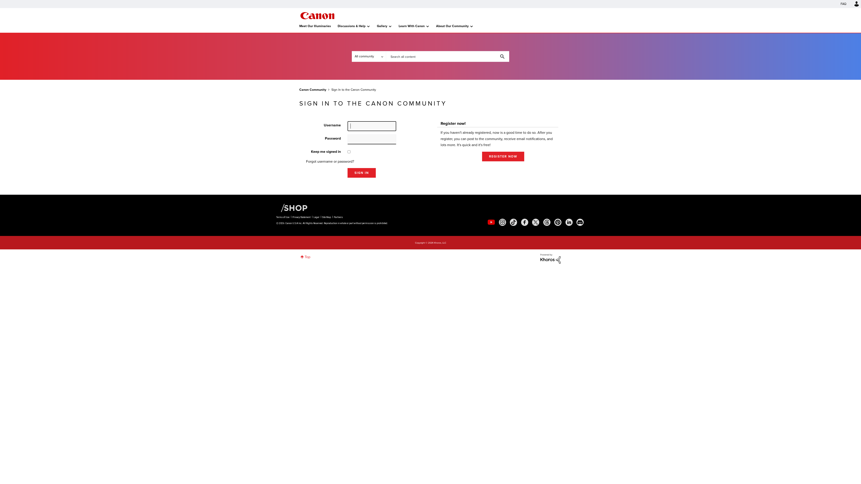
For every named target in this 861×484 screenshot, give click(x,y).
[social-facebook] (524, 222)
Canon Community (317, 15)
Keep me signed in (326, 151)
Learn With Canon (412, 26)
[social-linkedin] (569, 222)
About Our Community (452, 26)
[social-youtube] (491, 222)
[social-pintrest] (557, 222)
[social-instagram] (502, 222)
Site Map (326, 217)
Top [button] (307, 256)
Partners (338, 217)
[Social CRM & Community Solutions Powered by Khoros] (550, 258)
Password (333, 138)
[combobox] (447, 56)
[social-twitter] (535, 222)
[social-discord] (580, 222)
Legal (316, 217)
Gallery (382, 26)
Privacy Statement (301, 217)
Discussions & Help (351, 26)
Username (332, 125)
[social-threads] (546, 222)
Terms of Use (282, 217)
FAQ (843, 4)
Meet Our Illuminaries (315, 26)
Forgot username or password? (330, 161)
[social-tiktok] (513, 222)
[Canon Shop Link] (292, 207)
